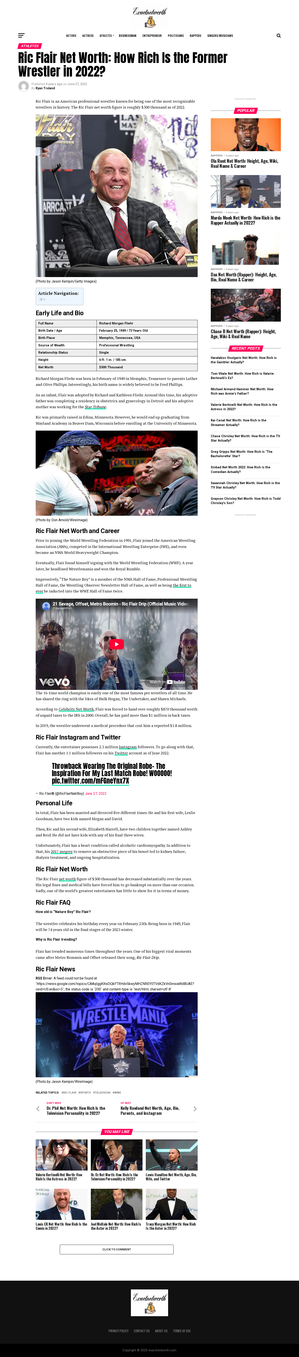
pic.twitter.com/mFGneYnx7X (90, 781)
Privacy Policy (118, 1330)
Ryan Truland (45, 88)
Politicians (176, 35)
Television (102, 1092)
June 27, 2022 (96, 793)
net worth (67, 878)
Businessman (127, 35)
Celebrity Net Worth (76, 709)
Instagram (128, 746)
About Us (161, 1330)
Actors (71, 35)
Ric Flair (69, 1092)
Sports (85, 1092)
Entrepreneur (152, 35)
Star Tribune (95, 406)
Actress (87, 35)
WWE (117, 1092)
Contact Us (142, 1330)
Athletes (106, 35)
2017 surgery (62, 851)
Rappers (195, 35)
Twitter (121, 752)
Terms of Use (182, 1330)
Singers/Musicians (220, 35)
